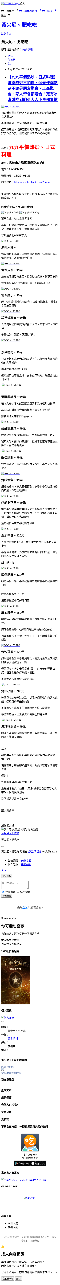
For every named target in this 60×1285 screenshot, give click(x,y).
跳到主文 (6, 33)
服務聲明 (35, 1240)
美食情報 (27, 49)
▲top (4, 870)
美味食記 (26, 860)
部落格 (11, 59)
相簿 (10, 56)
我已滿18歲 (8, 1278)
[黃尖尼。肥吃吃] (2, 1069)
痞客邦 (32, 851)
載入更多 (7, 876)
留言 (39, 851)
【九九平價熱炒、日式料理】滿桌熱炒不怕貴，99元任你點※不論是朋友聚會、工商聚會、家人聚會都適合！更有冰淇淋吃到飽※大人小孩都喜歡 (33, 88)
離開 (18, 1278)
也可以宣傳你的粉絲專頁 (11, 1073)
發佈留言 (7, 896)
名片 (10, 63)
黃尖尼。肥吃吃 (19, 25)
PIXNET (15, 1237)
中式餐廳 (26, 864)
